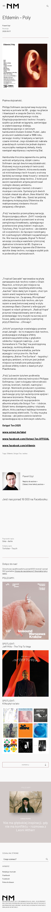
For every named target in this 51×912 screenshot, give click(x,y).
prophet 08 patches (22, 905)
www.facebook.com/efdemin (18, 445)
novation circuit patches (35, 903)
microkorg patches (19, 903)
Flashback (6, 875)
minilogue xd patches (9, 907)
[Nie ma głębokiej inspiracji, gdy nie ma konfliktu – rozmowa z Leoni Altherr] (25, 801)
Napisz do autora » (30, 481)
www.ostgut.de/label (14, 432)
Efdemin (10, 453)
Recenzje (5, 28)
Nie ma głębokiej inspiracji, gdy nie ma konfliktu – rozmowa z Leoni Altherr (25, 826)
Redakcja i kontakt (9, 872)
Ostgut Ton (18, 453)
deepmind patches (8, 905)
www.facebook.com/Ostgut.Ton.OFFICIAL (25, 438)
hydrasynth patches (37, 905)
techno (24, 453)
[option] (25, 814)
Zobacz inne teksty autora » (34, 484)
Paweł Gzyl (6, 26)
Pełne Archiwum (8, 882)
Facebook (6, 879)
